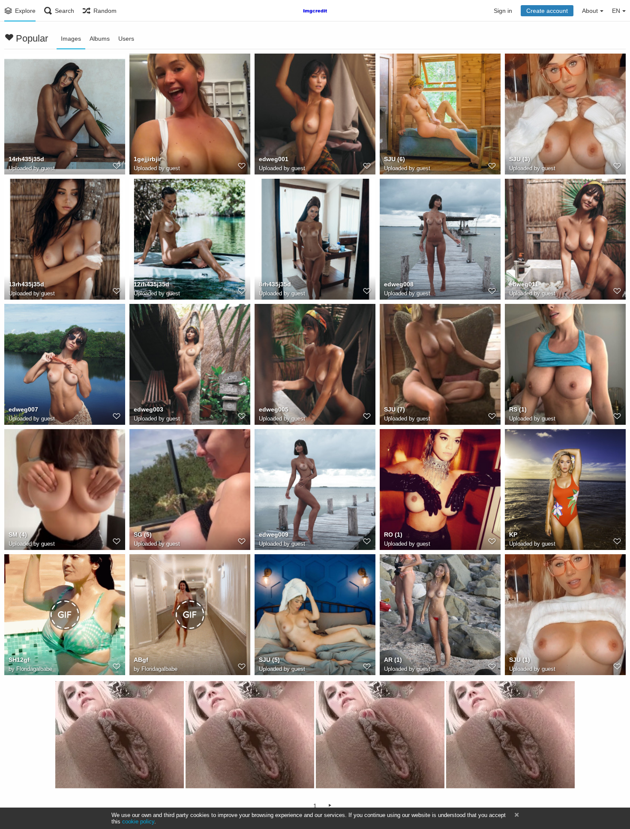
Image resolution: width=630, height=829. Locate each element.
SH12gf (19, 659)
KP (513, 534)
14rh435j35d (26, 159)
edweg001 (273, 159)
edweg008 (399, 284)
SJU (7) (394, 409)
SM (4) (18, 534)
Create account (547, 10)
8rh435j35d (275, 284)
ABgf (141, 659)
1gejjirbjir (147, 159)
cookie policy (138, 821)
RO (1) (393, 534)
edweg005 (273, 409)
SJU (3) (519, 159)
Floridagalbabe (34, 669)
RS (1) (518, 409)
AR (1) (393, 659)
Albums (100, 38)
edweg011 (523, 284)
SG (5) (143, 534)
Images (71, 38)
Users (126, 38)
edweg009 (273, 534)
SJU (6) (394, 159)
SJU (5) (269, 659)
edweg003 (148, 409)
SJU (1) (519, 659)
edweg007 (23, 409)
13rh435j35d (26, 284)
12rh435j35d (151, 284)
